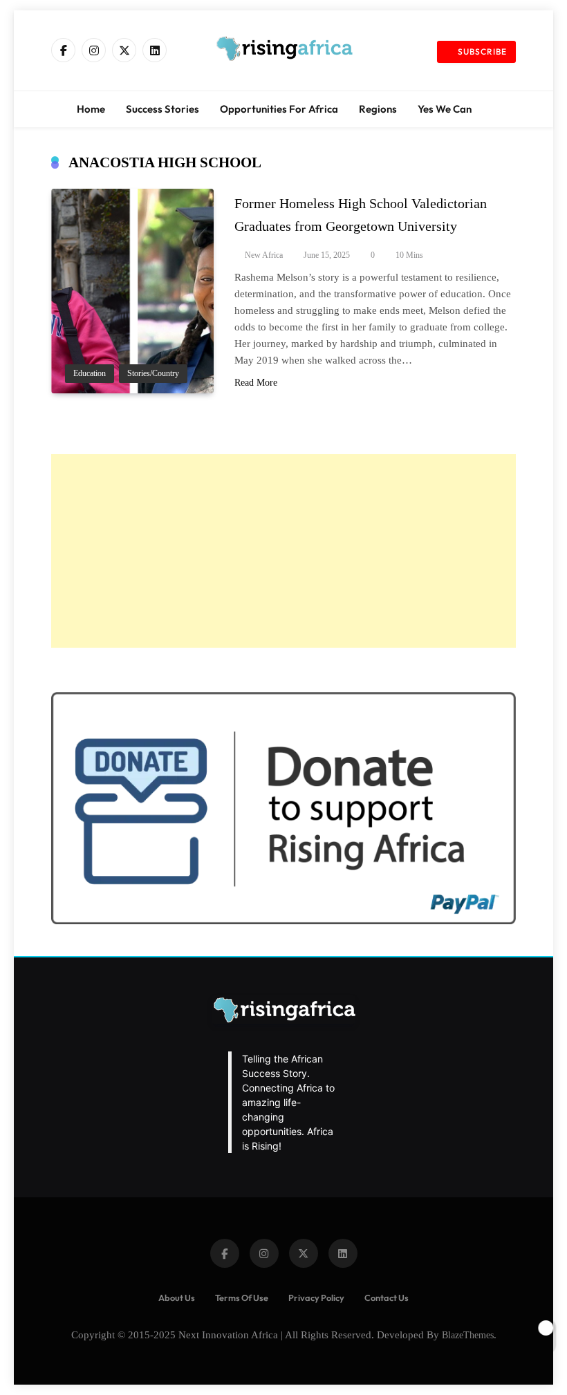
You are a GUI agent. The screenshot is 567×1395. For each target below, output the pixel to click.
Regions (378, 108)
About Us (176, 1297)
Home (91, 108)
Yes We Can (445, 108)
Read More (255, 382)
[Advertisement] (283, 551)
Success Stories (162, 108)
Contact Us (386, 1297)
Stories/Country (153, 373)
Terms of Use (241, 1297)
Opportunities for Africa (279, 108)
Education (89, 373)
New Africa (264, 255)
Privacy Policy (316, 1297)
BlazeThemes (468, 1334)
